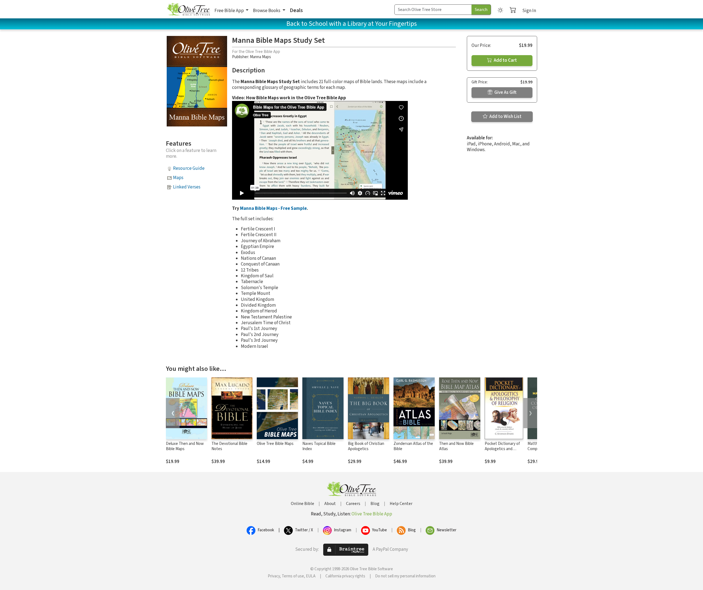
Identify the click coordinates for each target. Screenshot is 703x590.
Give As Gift (505, 92)
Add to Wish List (505, 116)
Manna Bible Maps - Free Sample (273, 208)
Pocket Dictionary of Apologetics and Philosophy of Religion (504, 449)
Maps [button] (178, 177)
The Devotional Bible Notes (229, 446)
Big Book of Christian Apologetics (366, 446)
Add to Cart (505, 60)
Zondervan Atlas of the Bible (413, 446)
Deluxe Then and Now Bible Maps (185, 446)
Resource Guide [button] (189, 168)
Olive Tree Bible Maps (275, 444)
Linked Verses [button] (186, 187)
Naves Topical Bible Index (319, 446)
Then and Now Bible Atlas (456, 446)
